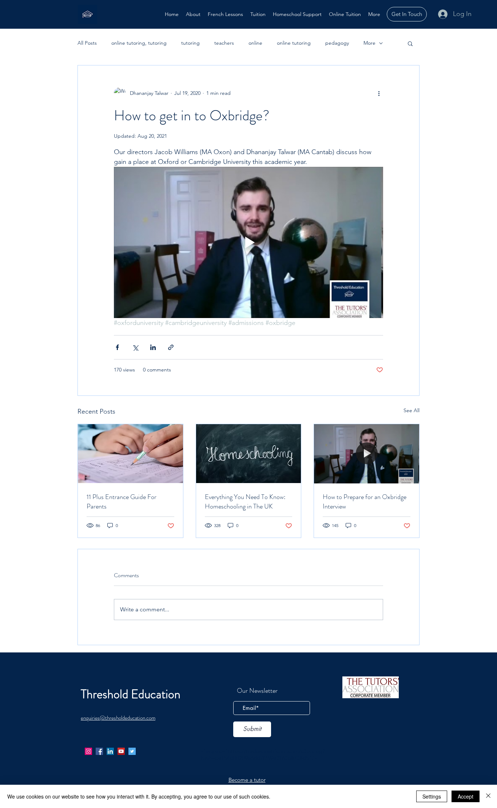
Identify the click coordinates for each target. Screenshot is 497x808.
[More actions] (378, 93)
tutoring (190, 43)
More (369, 43)
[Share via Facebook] (117, 347)
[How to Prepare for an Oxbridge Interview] (366, 453)
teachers (224, 43)
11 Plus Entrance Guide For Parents (121, 501)
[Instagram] (88, 751)
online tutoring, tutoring (139, 43)
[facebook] (99, 751)
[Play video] (248, 242)
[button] (258, 14)
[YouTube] (121, 751)
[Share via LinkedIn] (153, 347)
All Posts (87, 43)
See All (411, 410)
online (255, 43)
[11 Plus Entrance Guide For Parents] (130, 453)
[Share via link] (170, 347)
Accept (465, 796)
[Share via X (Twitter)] (135, 347)
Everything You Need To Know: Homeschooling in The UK (245, 501)
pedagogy (337, 43)
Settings (431, 796)
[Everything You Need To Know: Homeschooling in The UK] (248, 453)
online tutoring (294, 43)
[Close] (488, 796)
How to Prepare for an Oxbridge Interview (364, 501)
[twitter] (132, 751)
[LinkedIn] (110, 751)
